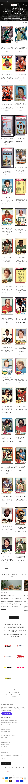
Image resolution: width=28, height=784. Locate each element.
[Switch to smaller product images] (26, 22)
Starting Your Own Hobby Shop (7, 724)
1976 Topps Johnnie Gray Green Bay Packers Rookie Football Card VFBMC (21, 498)
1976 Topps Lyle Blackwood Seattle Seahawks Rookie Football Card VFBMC (7, 558)
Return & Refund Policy (6, 742)
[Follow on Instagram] (9, 767)
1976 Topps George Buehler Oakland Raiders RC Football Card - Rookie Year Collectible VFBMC (7, 409)
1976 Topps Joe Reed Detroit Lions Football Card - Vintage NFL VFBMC (20, 468)
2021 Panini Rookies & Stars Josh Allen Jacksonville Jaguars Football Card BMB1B (21, 48)
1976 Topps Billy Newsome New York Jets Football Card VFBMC (20, 230)
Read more (3, 609)
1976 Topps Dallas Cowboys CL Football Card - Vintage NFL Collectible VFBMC (21, 288)
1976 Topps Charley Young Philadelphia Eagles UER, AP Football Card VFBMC (21, 259)
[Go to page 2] (21, 567)
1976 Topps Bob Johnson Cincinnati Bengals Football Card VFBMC (7, 259)
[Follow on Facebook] (2, 767)
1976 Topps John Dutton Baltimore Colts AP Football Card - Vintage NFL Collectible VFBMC (7, 499)
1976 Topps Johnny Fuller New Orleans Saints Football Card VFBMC (7, 529)
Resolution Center (4, 749)
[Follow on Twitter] (5, 767)
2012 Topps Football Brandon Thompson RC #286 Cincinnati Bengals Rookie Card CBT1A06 (7, 107)
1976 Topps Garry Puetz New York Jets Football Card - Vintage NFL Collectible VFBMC (21, 350)
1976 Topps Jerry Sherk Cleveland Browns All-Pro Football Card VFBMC (7, 439)
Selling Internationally (5, 729)
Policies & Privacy (5, 744)
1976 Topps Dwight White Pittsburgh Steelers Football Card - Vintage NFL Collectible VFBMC (21, 319)
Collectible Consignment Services (8, 746)
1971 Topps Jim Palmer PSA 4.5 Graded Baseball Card (7, 171)
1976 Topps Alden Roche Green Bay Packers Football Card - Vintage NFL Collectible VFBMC (7, 200)
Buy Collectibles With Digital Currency (9, 720)
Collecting (4, 592)
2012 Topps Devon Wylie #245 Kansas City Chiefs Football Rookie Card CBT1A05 (21, 76)
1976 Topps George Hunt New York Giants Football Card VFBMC (20, 379)
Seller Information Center (6, 727)
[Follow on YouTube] (16, 767)
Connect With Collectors (6, 731)
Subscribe (6, 763)
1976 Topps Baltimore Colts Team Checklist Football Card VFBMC (21, 199)
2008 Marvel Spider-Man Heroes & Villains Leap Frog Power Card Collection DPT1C (7, 48)
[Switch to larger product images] (23, 22)
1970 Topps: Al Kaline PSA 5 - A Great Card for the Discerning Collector (7, 140)
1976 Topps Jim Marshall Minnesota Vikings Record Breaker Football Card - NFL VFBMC (7, 468)
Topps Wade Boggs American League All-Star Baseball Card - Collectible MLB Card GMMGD (7, 77)
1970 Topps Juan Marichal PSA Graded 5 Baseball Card (21, 140)
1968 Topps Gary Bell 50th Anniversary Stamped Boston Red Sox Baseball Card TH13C (20, 106)
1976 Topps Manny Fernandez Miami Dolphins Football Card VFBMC (21, 558)
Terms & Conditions (5, 740)
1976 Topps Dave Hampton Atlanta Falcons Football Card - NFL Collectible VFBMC (7, 319)
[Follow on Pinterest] (12, 767)
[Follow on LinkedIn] (23, 767)
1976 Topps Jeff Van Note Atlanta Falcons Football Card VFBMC (21, 408)
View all (14, 617)
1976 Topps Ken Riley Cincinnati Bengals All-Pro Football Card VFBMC (21, 529)
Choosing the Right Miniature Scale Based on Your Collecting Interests (11, 597)
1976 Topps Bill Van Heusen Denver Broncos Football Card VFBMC (7, 230)
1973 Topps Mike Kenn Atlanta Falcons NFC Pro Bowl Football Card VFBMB (21, 169)
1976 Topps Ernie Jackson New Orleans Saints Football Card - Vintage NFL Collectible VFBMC (7, 350)
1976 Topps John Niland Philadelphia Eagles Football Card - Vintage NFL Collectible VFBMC (7, 289)
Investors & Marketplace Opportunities (9, 722)
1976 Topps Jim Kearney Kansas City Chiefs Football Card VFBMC (20, 439)
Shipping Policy (4, 737)
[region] (14, 693)
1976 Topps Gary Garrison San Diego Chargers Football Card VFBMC (7, 380)
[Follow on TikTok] (19, 767)
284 (18, 567)
